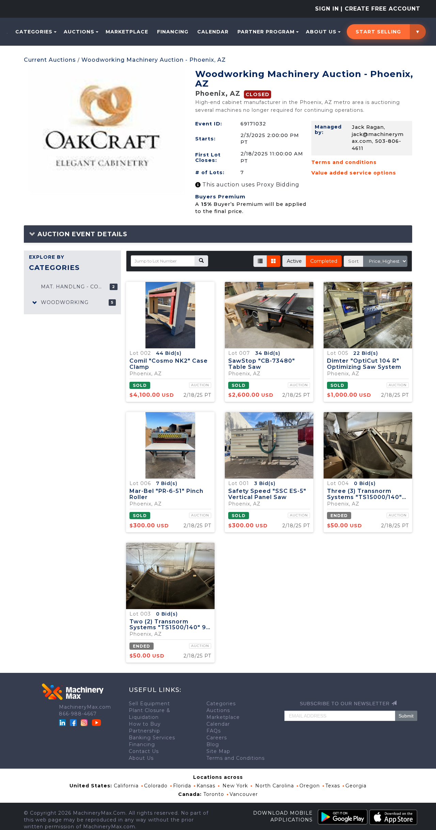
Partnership (144, 731)
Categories (33, 32)
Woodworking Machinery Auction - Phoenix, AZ (153, 60)
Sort (353, 261)
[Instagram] (85, 722)
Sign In (327, 8)
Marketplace (127, 32)
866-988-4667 (78, 714)
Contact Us (144, 751)
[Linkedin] (63, 722)
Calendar (213, 32)
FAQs (213, 731)
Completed (323, 261)
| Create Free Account (380, 8)
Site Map (218, 751)
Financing (172, 32)
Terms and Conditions (235, 758)
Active (294, 261)
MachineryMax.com (85, 707)
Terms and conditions (344, 162)
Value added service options (353, 173)
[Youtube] (96, 722)
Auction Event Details (81, 234)
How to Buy (145, 724)
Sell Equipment (149, 703)
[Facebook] (73, 722)
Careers (216, 738)
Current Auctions (50, 60)
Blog (212, 744)
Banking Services (152, 738)
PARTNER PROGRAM (266, 32)
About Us (321, 32)
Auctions (79, 32)
